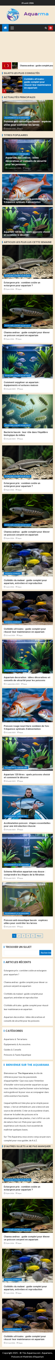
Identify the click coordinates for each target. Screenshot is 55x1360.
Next (39, 936)
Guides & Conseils (12, 573)
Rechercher (46, 952)
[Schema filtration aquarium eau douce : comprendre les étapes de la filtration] (27, 851)
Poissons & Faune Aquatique (17, 276)
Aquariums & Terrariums (18, 154)
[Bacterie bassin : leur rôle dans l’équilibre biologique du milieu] (27, 411)
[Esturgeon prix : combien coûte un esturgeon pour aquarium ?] (27, 262)
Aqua (21, 128)
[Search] (46, 28)
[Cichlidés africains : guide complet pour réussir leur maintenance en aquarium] (12, 84)
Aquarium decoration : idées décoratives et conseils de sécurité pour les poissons (26, 161)
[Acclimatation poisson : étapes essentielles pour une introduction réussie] (27, 802)
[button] (12, 27)
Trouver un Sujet (19, 947)
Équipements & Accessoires (17, 118)
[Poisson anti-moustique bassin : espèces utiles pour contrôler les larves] (27, 899)
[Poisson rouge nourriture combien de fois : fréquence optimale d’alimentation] (27, 189)
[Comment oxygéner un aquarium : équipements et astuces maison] (27, 362)
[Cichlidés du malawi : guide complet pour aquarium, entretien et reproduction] (27, 559)
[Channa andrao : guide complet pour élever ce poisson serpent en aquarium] (27, 312)
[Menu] (12, 27)
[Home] (5, 28)
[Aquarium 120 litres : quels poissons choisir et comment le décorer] (27, 222)
